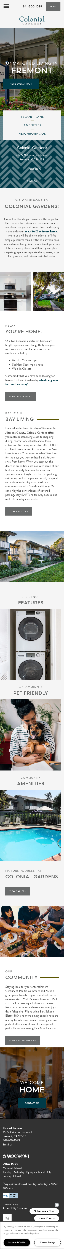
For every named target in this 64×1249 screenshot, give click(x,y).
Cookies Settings (47, 1242)
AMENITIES (32, 125)
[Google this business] (7, 1218)
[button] (53, 6)
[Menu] (6, 6)
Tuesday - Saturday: (14, 1172)
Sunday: (7, 1176)
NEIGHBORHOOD (32, 134)
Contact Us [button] (32, 1103)
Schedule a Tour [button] (21, 83)
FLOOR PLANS (32, 117)
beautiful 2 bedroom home (41, 231)
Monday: (8, 1168)
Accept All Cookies (17, 1242)
